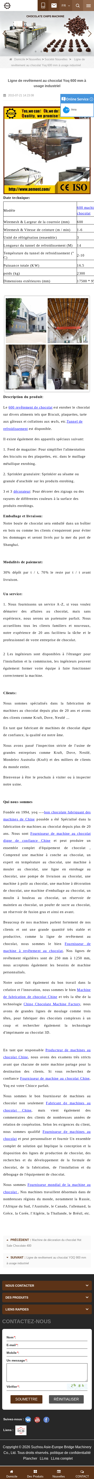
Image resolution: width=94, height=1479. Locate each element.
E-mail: (12, 1345)
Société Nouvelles (56, 59)
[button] (36, 51)
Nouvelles (35, 59)
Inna (73, 109)
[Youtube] (37, 1419)
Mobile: (13, 1352)
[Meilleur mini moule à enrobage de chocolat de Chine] (47, 33)
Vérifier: (13, 1386)
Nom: (11, 1337)
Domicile (19, 59)
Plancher (30, 1458)
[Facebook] (46, 1419)
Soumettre (26, 1399)
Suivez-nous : (13, 1419)
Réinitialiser (66, 1399)
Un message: (17, 1360)
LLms (44, 1458)
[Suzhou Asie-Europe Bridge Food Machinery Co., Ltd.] (7, 6)
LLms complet (62, 1458)
